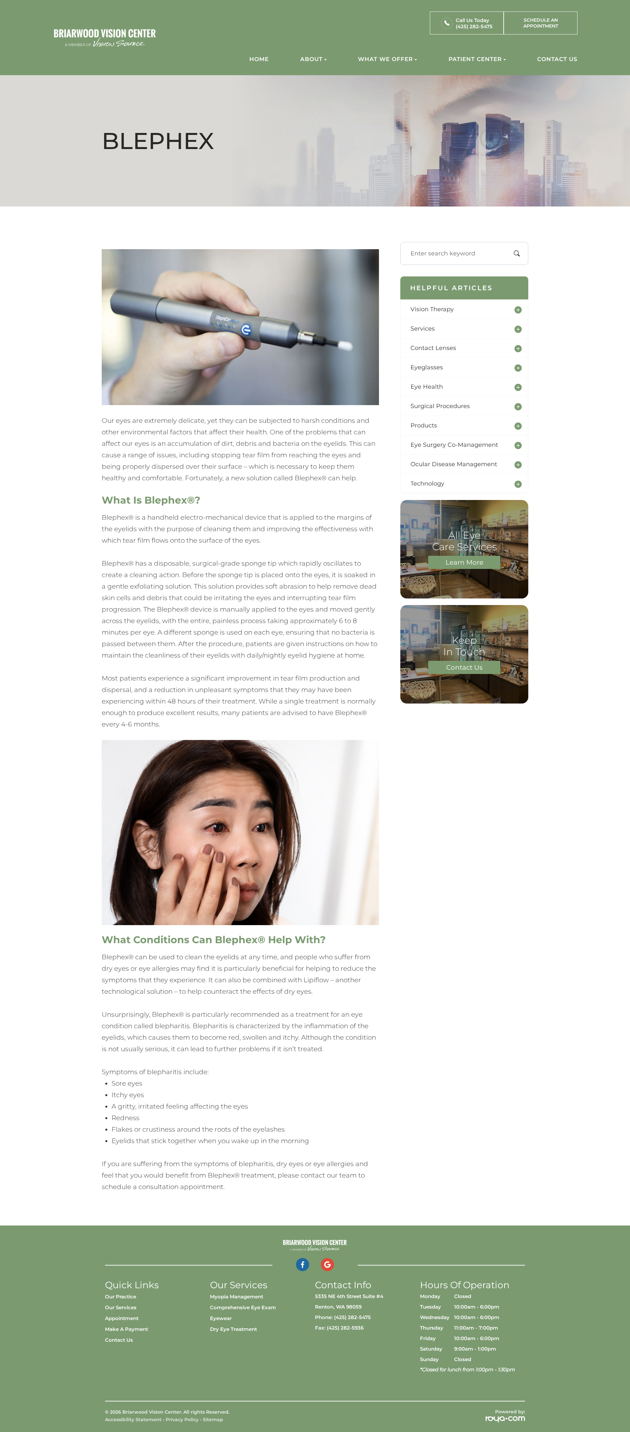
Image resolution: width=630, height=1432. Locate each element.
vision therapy (432, 309)
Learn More (464, 562)
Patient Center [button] (475, 58)
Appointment (121, 1318)
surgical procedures (440, 406)
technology (427, 483)
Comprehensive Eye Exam (243, 1307)
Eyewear (221, 1318)
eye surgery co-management (454, 444)
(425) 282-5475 (474, 26)
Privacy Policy (182, 1419)
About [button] (311, 58)
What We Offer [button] (385, 58)
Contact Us (557, 58)
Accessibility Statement (133, 1419)
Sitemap (213, 1419)
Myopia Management (236, 1296)
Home (259, 58)
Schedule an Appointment (540, 23)
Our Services (120, 1307)
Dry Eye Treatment (233, 1329)
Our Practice (120, 1296)
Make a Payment (126, 1329)
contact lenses (433, 348)
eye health (426, 386)
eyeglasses (426, 367)
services (422, 328)
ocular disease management (453, 464)
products (423, 425)
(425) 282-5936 (345, 1328)
